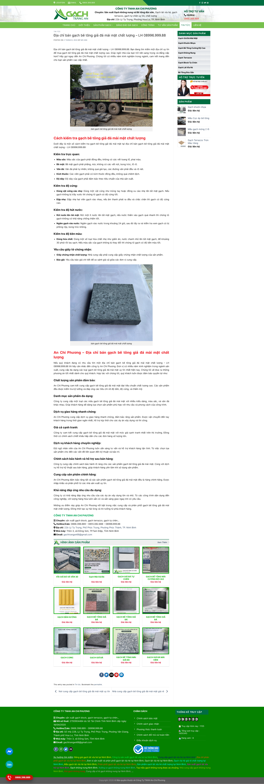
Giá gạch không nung (74, 771)
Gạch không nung (186, 53)
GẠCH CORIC (67, 657)
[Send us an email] (207, 3)
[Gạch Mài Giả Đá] (96, 560)
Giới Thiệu (84, 25)
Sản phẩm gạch (102, 25)
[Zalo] (9, 764)
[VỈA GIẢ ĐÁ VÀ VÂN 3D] (67, 560)
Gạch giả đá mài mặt (187, 38)
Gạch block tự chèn (187, 62)
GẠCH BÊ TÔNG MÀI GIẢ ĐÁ (126, 658)
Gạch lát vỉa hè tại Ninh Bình (159, 760)
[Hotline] (9, 777)
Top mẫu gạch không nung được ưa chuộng (157, 767)
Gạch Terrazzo (185, 57)
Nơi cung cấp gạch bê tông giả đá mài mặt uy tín (84, 691)
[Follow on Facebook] (200, 3)
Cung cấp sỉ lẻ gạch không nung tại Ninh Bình (108, 771)
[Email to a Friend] (111, 675)
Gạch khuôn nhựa (186, 43)
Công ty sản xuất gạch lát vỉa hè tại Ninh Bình (134, 757)
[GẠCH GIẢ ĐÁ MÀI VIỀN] (156, 641)
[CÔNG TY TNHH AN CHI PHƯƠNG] (71, 14)
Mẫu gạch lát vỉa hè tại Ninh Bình (80, 764)
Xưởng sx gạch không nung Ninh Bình (117, 767)
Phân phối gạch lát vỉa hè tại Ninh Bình (117, 764)
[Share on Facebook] (101, 675)
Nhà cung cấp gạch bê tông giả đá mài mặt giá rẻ (138, 691)
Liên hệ (197, 25)
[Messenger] (9, 751)
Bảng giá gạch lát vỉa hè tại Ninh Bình (92, 757)
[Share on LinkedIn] (121, 675)
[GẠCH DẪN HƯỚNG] (67, 600)
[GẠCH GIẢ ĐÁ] (96, 641)
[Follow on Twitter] (205, 3)
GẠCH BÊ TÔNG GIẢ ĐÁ (96, 618)
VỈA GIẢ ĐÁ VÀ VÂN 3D (67, 577)
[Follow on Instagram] (202, 3)
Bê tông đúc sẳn (186, 72)
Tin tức (185, 25)
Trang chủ (69, 25)
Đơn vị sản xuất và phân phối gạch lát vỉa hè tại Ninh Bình (115, 760)
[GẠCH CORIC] (67, 641)
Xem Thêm (162, 542)
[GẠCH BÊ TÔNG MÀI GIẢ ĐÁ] (126, 641)
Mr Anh (84, 40)
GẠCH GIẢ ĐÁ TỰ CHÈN (126, 577)
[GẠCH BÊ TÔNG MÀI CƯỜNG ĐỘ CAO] (156, 560)
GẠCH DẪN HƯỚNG (67, 617)
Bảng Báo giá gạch (127, 25)
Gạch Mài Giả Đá (96, 577)
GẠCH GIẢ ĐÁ (96, 657)
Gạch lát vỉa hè (185, 67)
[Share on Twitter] (106, 675)
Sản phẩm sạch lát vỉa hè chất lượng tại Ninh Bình (161, 764)
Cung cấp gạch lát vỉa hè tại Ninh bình (177, 757)
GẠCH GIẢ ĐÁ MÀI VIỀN (156, 658)
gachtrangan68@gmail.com (78, 534)
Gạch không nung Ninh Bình (83, 767)
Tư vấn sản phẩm (168, 25)
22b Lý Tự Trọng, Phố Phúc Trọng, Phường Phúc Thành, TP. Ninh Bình (100, 527)
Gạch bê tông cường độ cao (191, 48)
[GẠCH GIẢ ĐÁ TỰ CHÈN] (126, 560)
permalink (98, 684)
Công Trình (148, 25)
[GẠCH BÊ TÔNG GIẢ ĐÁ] (96, 600)
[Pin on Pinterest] (116, 675)
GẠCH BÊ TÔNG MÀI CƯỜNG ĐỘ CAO (156, 577)
